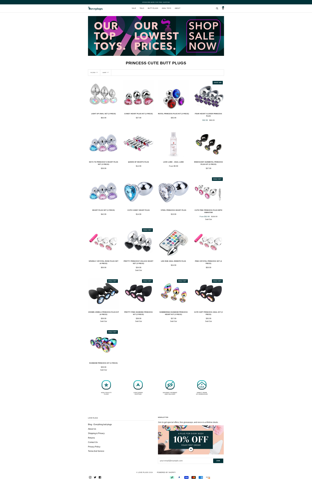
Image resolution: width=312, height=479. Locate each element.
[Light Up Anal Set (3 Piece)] (103, 95)
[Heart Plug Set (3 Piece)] (103, 191)
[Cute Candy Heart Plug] (138, 191)
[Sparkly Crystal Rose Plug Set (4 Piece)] (103, 242)
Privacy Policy (94, 447)
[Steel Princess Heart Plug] (173, 191)
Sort (105, 72)
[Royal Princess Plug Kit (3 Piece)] (173, 95)
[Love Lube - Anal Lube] (173, 143)
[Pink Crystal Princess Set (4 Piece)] (208, 242)
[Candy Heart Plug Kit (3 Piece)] (138, 95)
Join (218, 461)
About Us (92, 429)
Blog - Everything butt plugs (100, 424)
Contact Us (93, 442)
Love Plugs (143, 472)
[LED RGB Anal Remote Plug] (173, 242)
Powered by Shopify (166, 472)
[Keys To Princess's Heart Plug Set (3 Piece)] (103, 143)
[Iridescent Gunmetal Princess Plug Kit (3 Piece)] (208, 143)
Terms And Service (96, 451)
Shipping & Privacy (96, 433)
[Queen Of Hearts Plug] (138, 143)
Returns (91, 438)
